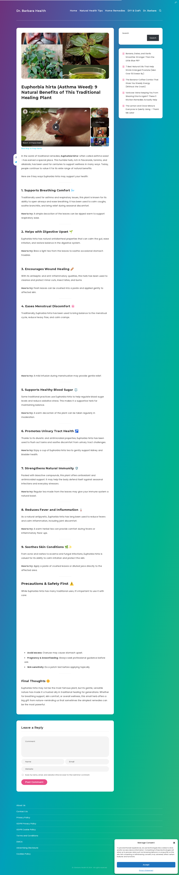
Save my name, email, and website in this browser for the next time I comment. (57, 775)
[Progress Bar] (99, 114)
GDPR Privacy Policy (26, 823)
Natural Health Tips (91, 10)
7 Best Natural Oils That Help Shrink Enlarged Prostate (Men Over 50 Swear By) (141, 70)
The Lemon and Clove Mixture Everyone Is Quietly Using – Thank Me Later (142, 109)
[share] (85, 111)
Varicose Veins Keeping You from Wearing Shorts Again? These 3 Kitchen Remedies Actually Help (142, 96)
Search (125, 33)
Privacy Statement (146, 870)
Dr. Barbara (149, 10)
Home (73, 10)
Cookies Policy (23, 854)
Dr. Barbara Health (31, 11)
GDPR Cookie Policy (26, 829)
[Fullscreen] (106, 115)
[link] (25, 111)
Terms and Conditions (27, 835)
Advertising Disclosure (27, 847)
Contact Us (22, 811)
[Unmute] (95, 115)
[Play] (92, 115)
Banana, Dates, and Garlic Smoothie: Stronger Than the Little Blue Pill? (140, 57)
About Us (20, 805)
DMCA (19, 841)
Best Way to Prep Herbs (41, 111)
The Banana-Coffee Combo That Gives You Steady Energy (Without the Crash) (142, 83)
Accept (146, 864)
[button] (174, 843)
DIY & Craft (134, 10)
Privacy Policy (23, 817)
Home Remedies (115, 10)
